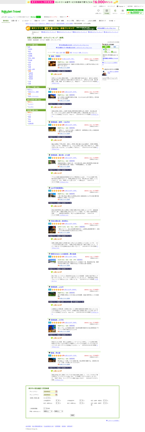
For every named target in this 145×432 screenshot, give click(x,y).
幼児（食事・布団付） (97, 400)
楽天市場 (130, 6)
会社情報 (28, 426)
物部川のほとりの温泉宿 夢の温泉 (63, 254)
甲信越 (30, 60)
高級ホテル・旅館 (33, 92)
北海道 (30, 49)
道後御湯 (54, 89)
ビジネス (30, 106)
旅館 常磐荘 (55, 56)
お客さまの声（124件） (71, 190)
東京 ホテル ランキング (65, 32)
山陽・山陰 (31, 69)
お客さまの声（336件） (71, 157)
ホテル (108, 49)
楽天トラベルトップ (31, 23)
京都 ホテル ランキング (96, 32)
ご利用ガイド (102, 6)
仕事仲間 (30, 123)
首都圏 (30, 55)
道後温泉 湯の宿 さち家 (60, 155)
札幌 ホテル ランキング (49, 32)
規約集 (64, 426)
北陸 (29, 62)
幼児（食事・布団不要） (96, 404)
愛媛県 (31, 77)
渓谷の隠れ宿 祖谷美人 (59, 221)
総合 (57, 52)
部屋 (64, 52)
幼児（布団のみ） (72, 403)
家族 (29, 117)
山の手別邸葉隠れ (57, 188)
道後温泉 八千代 (57, 320)
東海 (29, 64)
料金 (35, 411)
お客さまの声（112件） (71, 355)
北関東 (30, 53)
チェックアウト (34, 394)
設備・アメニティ (83, 52)
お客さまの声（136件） (71, 124)
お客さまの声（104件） (71, 256)
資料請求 (69, 426)
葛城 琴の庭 (55, 353)
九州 (29, 81)
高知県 (31, 78)
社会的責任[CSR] (49, 426)
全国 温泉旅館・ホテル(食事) (64, 23)
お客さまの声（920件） (71, 223)
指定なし (30, 89)
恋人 (29, 119)
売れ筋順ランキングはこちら (107, 28)
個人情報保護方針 (37, 426)
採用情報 (57, 426)
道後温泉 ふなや (57, 287)
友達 (29, 121)
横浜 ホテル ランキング (80, 32)
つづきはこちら (63, 182)
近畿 (29, 67)
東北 (29, 51)
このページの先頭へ (113, 420)
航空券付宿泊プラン (65, 71)
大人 (45, 398)
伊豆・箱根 (31, 58)
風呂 (71, 52)
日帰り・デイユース (65, 302)
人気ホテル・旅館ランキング (46, 23)
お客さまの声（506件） (71, 322)
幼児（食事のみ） (48, 403)
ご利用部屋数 (33, 408)
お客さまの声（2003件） (70, 289)
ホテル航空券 (112, 52)
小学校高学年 (47, 400)
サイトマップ (111, 6)
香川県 (31, 75)
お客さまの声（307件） (71, 92)
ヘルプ (95, 6)
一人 (29, 114)
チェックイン (33, 391)
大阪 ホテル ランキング (111, 32)
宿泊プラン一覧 (54, 71)
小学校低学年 (70, 400)
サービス (75, 52)
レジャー (30, 104)
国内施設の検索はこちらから (110, 59)
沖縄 (29, 83)
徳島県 (31, 73)
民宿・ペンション (33, 96)
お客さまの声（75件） (69, 59)
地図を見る (72, 62)
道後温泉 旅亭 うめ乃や (60, 122)
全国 (29, 47)
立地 (60, 52)
